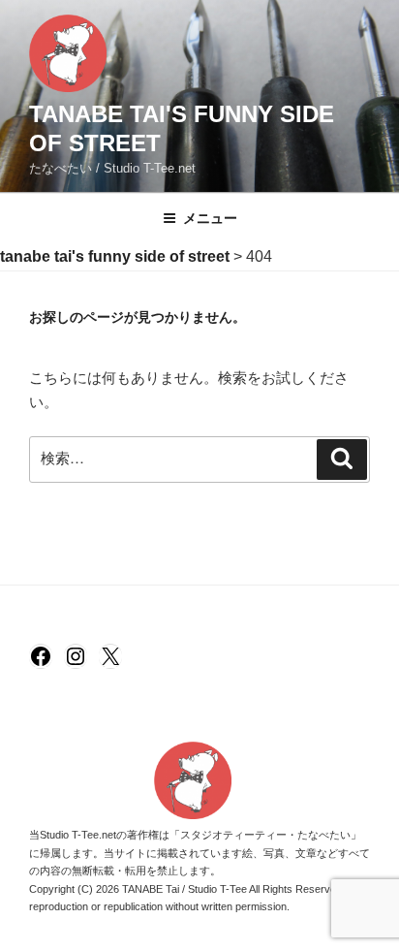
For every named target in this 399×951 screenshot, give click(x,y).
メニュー (210, 218)
